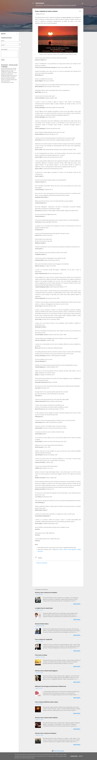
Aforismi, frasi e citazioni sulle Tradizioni (46, 717)
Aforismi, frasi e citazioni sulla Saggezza (46, 670)
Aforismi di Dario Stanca (41, 623)
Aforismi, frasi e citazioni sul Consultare (46, 592)
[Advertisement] (58, 574)
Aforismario (40, 3)
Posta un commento (41, 563)
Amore (65, 549)
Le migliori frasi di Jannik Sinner (44, 608)
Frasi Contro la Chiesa (41, 655)
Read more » (77, 604)
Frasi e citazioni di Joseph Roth (43, 639)
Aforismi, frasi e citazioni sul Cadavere (45, 733)
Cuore (60, 549)
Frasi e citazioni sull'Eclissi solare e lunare (46, 702)
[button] (80, 11)
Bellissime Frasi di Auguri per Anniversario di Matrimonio (50, 686)
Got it (81, 756)
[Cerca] (82, 4)
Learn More (74, 756)
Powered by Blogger (58, 751)
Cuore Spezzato (72, 549)
